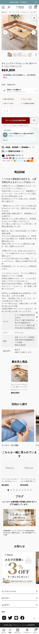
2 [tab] (11, 490)
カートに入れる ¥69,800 (16, 120)
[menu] (3, 7)
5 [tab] (19, 490)
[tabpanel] (19, 379)
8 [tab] (28, 490)
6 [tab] (22, 490)
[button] (8, 7)
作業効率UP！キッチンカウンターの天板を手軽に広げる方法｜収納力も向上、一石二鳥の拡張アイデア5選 (19, 533)
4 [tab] (16, 490)
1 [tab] (8, 490)
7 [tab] (25, 490)
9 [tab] (30, 490)
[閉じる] (35, 2)
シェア (34, 18)
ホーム (4, 12)
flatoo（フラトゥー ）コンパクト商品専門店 (22, 625)
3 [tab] (14, 490)
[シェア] (34, 18)
